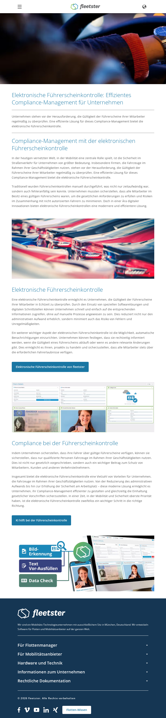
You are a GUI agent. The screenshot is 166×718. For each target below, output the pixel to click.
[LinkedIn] (46, 710)
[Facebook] (19, 710)
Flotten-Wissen (76, 710)
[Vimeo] (27, 710)
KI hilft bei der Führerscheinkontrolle (41, 520)
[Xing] (55, 710)
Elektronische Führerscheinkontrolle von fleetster (50, 367)
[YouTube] (36, 710)
